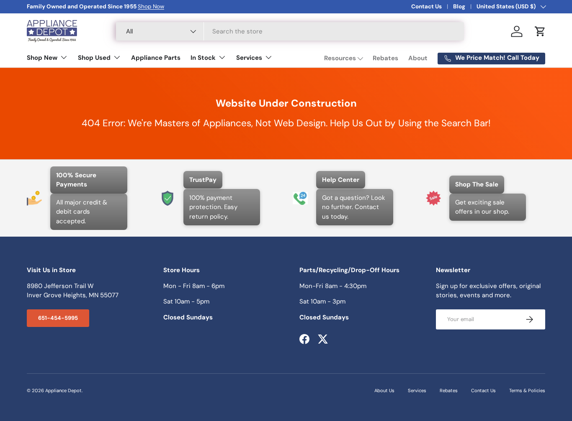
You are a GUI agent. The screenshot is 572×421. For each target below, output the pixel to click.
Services (249, 58)
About (418, 58)
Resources (340, 58)
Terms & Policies (527, 390)
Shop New (42, 58)
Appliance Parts (155, 58)
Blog (459, 6)
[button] (540, 31)
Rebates (385, 58)
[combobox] (290, 31)
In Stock (203, 58)
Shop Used (94, 58)
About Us (384, 390)
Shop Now (151, 6)
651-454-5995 (58, 317)
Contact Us (426, 6)
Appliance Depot (63, 390)
